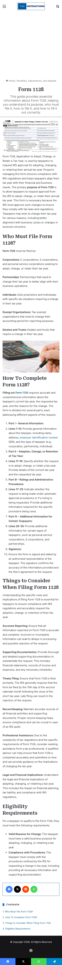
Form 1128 (22, 392)
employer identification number (39, 437)
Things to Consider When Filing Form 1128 (27, 923)
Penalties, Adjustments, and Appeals (36, 80)
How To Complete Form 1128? (20, 917)
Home (11, 80)
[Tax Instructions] (31, 6)
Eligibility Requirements (16, 928)
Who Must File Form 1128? (18, 911)
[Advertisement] (31, 45)
